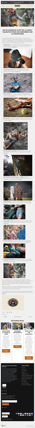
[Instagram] (4, 2)
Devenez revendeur (25, 383)
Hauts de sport (24, 370)
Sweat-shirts (24, 369)
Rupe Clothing (6, 418)
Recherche (24, 367)
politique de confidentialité (26, 378)
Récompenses (24, 380)
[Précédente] (10, 2)
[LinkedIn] (6, 2)
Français (31, 3)
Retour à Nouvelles (17, 316)
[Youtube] (2, 2)
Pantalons (23, 372)
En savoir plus (14, 47)
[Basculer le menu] (3, 5)
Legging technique (25, 373)
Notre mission (24, 381)
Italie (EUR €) (30, 1)
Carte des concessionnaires (26, 384)
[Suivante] (24, 2)
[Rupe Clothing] (17, 6)
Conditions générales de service (27, 375)
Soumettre (5, 404)
